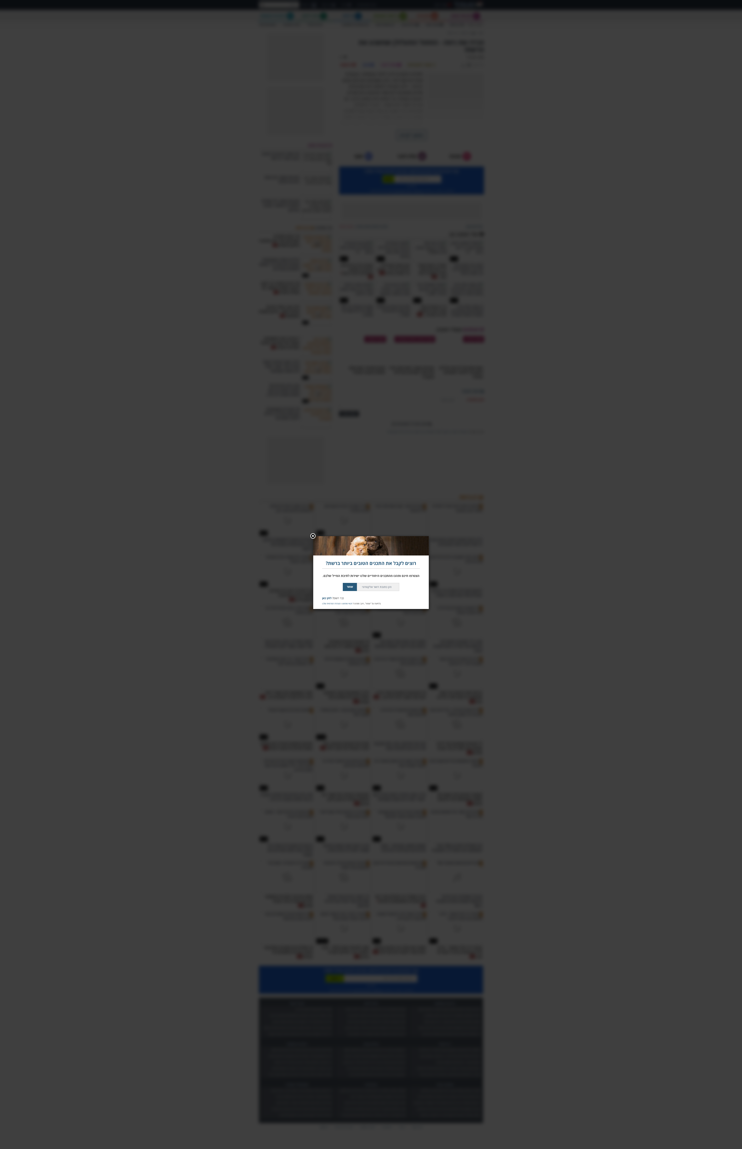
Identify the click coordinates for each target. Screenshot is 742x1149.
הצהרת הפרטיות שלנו (331, 603)
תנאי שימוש (347, 603)
